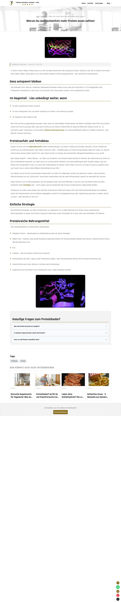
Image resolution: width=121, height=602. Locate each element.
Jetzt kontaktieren (60, 412)
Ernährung (44, 16)
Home (84, 3)
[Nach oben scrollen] (117, 582)
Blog (108, 3)
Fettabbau (27, 185)
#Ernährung (14, 361)
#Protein (23, 361)
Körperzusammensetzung (54, 130)
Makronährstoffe (35, 147)
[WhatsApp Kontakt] (118, 587)
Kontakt (90, 3)
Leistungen (99, 3)
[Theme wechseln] (117, 599)
